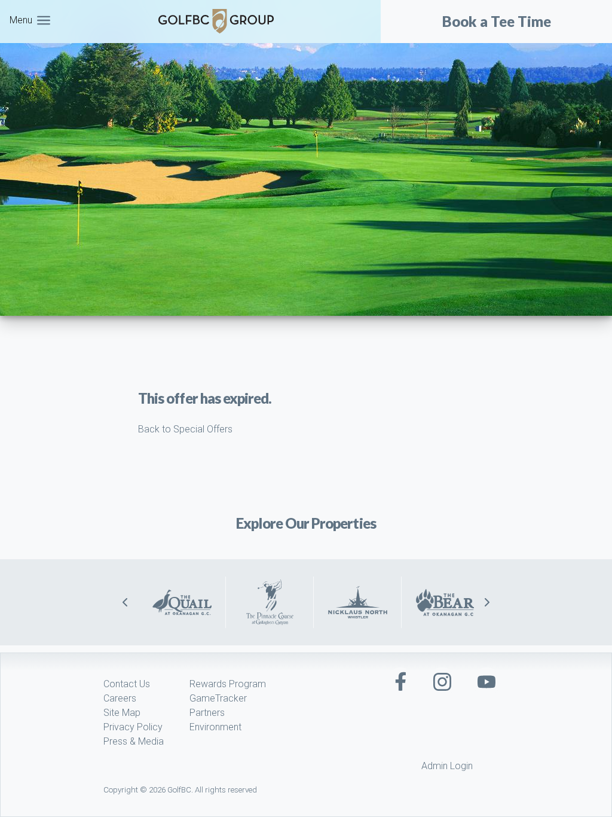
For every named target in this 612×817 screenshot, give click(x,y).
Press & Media (133, 741)
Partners (207, 712)
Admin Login (447, 766)
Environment (215, 727)
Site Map (121, 712)
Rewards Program (227, 684)
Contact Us (126, 684)
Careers (119, 698)
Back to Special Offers (185, 429)
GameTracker (218, 698)
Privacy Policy (133, 727)
